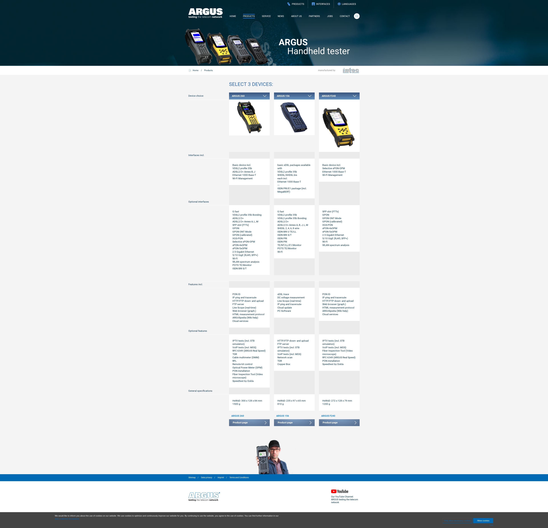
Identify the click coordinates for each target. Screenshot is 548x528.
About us (296, 16)
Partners (314, 16)
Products (298, 4)
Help (491, 525)
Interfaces (323, 4)
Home (233, 16)
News (281, 16)
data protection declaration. (67, 519)
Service (266, 16)
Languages (349, 4)
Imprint (221, 478)
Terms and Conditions (239, 478)
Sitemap (192, 478)
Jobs (330, 16)
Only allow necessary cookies (457, 520)
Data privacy (206, 478)
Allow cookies (483, 520)
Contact (345, 16)
